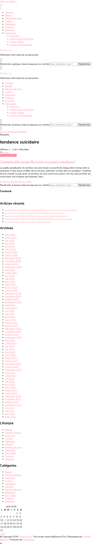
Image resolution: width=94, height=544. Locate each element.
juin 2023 (10, 346)
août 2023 (10, 340)
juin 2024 (10, 311)
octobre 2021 (11, 402)
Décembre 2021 (13, 396)
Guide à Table (17, 41)
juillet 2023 (11, 343)
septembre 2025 (13, 267)
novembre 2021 (13, 399)
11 (5, 520)
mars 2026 (10, 249)
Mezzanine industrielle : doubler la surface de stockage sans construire (36, 215)
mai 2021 (9, 410)
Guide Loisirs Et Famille (21, 38)
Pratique (9, 27)
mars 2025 (10, 284)
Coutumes (10, 435)
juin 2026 (10, 240)
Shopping (9, 30)
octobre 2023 (11, 334)
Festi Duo (14, 36)
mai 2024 (9, 314)
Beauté (8, 15)
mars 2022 (10, 387)
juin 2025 (10, 275)
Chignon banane (13, 432)
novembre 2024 (13, 296)
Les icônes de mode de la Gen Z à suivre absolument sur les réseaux (35, 213)
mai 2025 (9, 278)
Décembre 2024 (13, 293)
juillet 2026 (11, 237)
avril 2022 (10, 384)
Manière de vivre (13, 18)
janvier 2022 (11, 393)
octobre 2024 (11, 299)
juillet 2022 (11, 375)
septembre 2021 (13, 405)
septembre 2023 (13, 337)
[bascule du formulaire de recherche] (1, 60)
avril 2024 (10, 316)
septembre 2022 (13, 369)
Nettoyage (10, 24)
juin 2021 (10, 408)
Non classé (10, 453)
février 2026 (11, 252)
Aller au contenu (8, 1)
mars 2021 (10, 416)
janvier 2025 (11, 290)
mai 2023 (9, 349)
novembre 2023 (13, 331)
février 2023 (11, 358)
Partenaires (10, 33)
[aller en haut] (1, 543)
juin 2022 (10, 378)
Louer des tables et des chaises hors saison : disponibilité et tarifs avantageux (39, 218)
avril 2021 (10, 413)
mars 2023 (10, 355)
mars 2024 (10, 319)
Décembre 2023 (13, 328)
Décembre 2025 (13, 258)
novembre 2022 (13, 363)
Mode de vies (6, 49)
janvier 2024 (11, 325)
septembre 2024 (13, 302)
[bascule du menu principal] (1, 5)
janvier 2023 (11, 361)
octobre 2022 (11, 366)
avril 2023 (10, 352)
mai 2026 (9, 243)
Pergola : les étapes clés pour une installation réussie (28, 221)
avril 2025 (10, 281)
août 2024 (10, 305)
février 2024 (11, 322)
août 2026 (10, 234)
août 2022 (10, 372)
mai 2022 (9, 381)
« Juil (2, 533)
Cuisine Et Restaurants (21, 44)
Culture (9, 21)
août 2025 (10, 269)
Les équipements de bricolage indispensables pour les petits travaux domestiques (41, 210)
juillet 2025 (11, 272)
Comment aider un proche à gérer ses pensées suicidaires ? (38, 162)
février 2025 (11, 287)
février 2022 (11, 390)
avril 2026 (10, 246)
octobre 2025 (11, 264)
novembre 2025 (13, 261)
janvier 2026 (11, 255)
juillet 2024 (11, 308)
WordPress (29, 539)
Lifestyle (9, 12)
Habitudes (10, 441)
